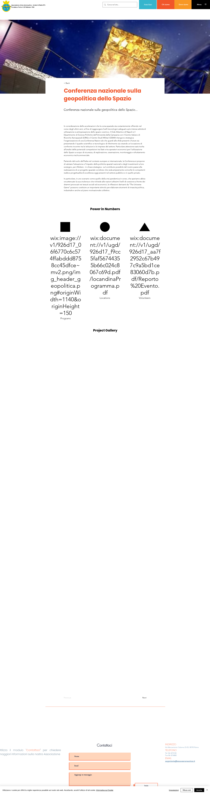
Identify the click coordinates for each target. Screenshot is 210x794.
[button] (199, 4)
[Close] (207, 790)
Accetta (199, 790)
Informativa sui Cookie (104, 790)
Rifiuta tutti (187, 790)
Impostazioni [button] (174, 790)
